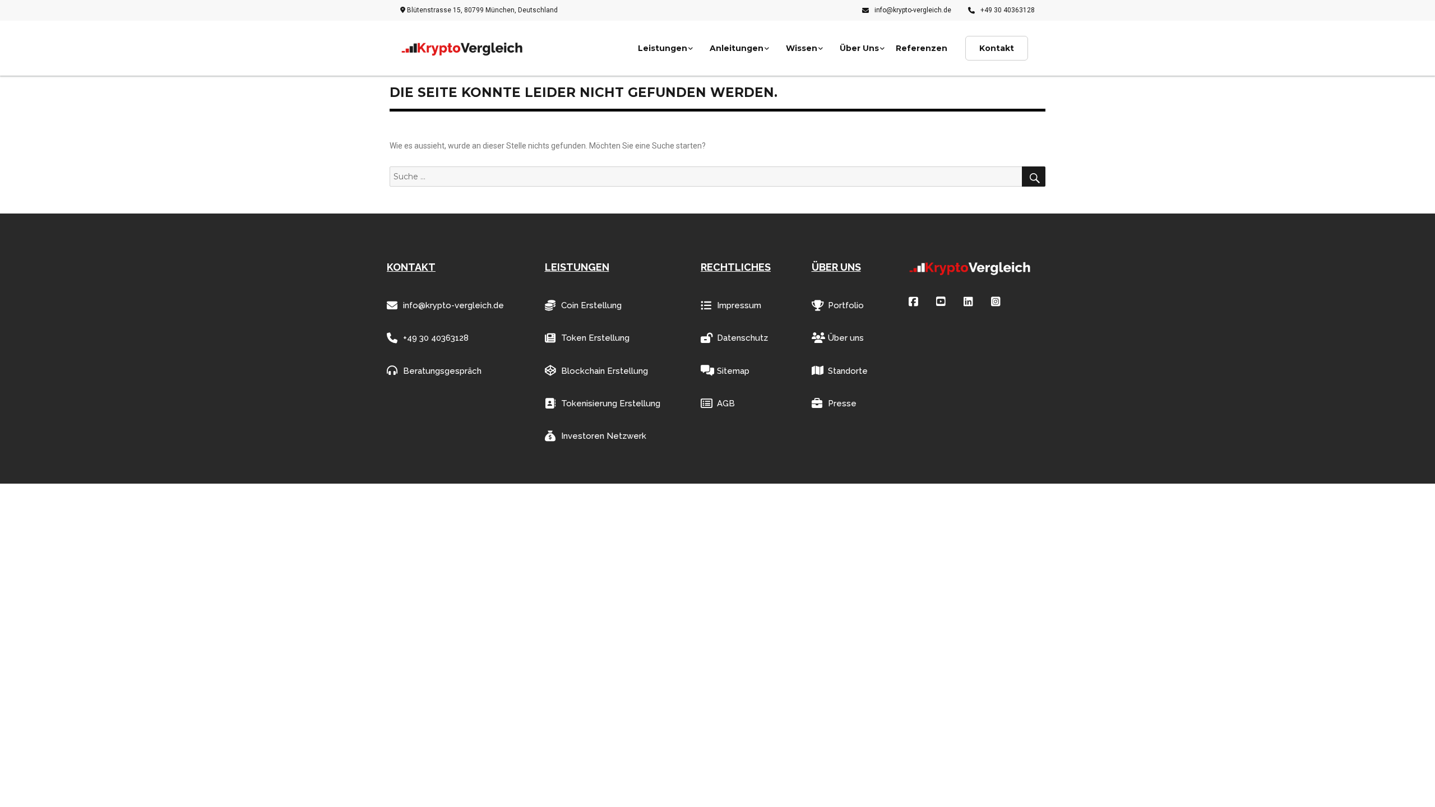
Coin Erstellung (591, 305)
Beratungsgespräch (442, 371)
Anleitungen (736, 48)
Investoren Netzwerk (603, 436)
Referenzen (921, 48)
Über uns (846, 338)
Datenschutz (742, 338)
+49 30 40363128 (1007, 10)
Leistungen (662, 48)
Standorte (848, 371)
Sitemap (733, 371)
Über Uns (859, 48)
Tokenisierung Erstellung (610, 403)
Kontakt (996, 48)
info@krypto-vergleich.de (912, 10)
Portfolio (846, 305)
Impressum (739, 305)
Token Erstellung (595, 338)
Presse (842, 403)
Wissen (801, 48)
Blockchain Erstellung (604, 371)
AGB (726, 403)
